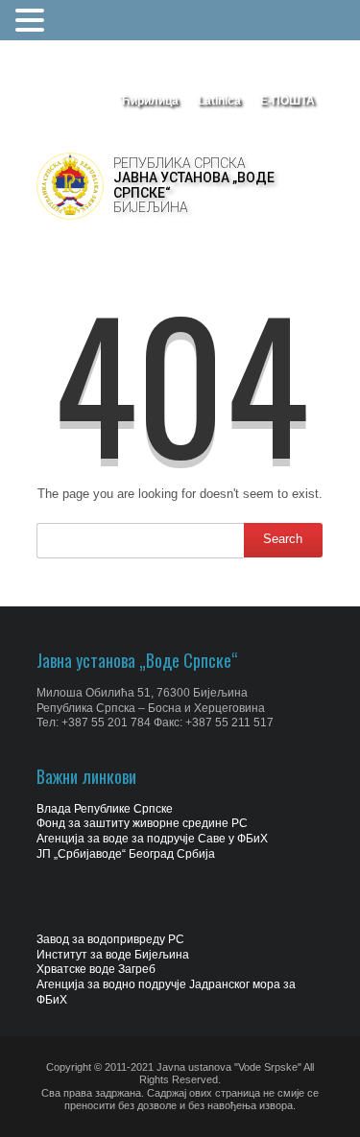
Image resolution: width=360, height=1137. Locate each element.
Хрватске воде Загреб (96, 969)
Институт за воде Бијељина (112, 954)
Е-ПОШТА (287, 100)
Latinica (219, 100)
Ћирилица (149, 100)
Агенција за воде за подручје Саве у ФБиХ (152, 838)
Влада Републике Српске (104, 809)
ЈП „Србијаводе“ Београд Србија (125, 854)
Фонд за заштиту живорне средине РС (142, 823)
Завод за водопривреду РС (110, 939)
